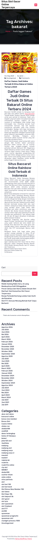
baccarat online (8, 416)
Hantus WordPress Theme (23, 539)
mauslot (5, 455)
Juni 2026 (5, 332)
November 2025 (8, 349)
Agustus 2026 (7, 327)
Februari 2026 (7, 342)
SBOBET (5, 470)
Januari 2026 (7, 344)
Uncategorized (11, 78)
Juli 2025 (5, 359)
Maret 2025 (6, 368)
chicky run (6, 426)
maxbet (5, 458)
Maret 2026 (6, 339)
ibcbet (4, 438)
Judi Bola (5, 443)
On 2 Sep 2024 (9, 76)
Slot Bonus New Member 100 (13, 489)
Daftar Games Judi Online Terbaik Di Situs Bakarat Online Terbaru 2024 (18, 84)
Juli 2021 (5, 400)
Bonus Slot (6, 421)
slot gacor (6, 499)
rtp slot (5, 467)
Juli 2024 (5, 388)
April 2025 (6, 366)
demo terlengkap (8, 433)
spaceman (6, 513)
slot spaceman (7, 504)
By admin (20, 76)
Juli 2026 (5, 330)
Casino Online (7, 424)
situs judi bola (7, 479)
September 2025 (8, 354)
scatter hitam (7, 475)
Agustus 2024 (7, 385)
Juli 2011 (5, 405)
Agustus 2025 (7, 356)
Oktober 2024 (7, 380)
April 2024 (6, 395)
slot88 (4, 511)
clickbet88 (6, 429)
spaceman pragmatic (10, 516)
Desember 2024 (8, 376)
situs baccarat (29, 114)
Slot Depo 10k (7, 494)
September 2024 (8, 383)
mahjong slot (7, 448)
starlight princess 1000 (11, 521)
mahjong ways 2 (8, 453)
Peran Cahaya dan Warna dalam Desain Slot (19, 289)
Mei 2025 (5, 363)
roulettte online (8, 465)
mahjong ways (7, 450)
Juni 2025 (5, 361)
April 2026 (6, 337)
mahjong (5, 446)
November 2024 (8, 378)
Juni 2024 (5, 390)
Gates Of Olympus (9, 436)
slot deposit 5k (7, 496)
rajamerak (6, 460)
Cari (4, 267)
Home (7, 31)
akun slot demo (8, 414)
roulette (5, 463)
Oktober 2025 (7, 351)
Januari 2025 (7, 373)
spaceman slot (7, 518)
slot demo (5, 492)
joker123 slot (7, 441)
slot (3, 482)
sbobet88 (5, 472)
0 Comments (25, 78)
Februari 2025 (7, 371)
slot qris (5, 501)
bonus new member (9, 419)
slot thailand (7, 506)
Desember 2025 (8, 347)
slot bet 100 (6, 484)
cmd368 (5, 431)
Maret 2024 (6, 397)
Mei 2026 (5, 334)
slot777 (5, 509)
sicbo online (6, 477)
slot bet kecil (7, 487)
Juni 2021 (5, 402)
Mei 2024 (5, 393)
